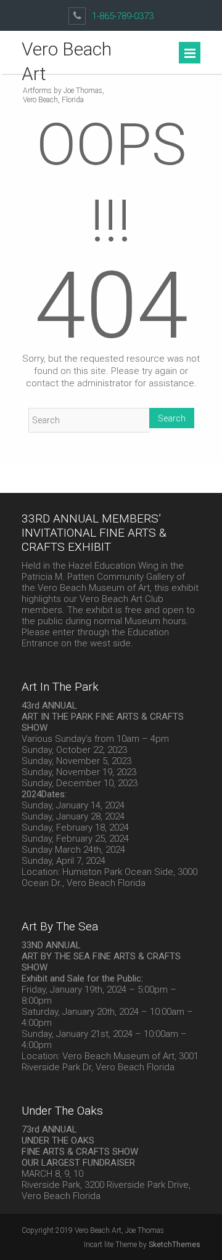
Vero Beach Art (67, 61)
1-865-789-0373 (123, 16)
